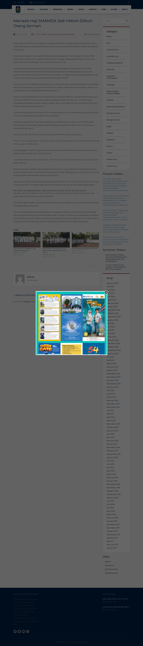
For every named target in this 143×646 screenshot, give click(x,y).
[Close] (106, 292)
